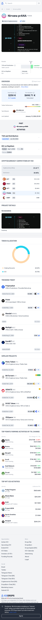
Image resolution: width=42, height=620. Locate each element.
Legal (27, 559)
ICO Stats (4, 551)
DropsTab (28, 542)
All (2, 9)
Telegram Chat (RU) (8, 579)
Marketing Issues (7, 587)
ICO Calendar (29, 551)
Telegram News (6, 573)
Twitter (3, 570)
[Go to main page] (2, 3)
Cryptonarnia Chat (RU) (9, 581)
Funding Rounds (6, 556)
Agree (21, 616)
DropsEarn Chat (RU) (8, 584)
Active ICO (4, 542)
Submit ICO (5, 590)
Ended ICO (4, 548)
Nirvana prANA (17, 9)
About (27, 556)
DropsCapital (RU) (31, 548)
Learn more (12, 612)
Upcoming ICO (6, 545)
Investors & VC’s (6, 554)
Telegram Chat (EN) (8, 576)
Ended (8, 9)
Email (3, 567)
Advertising (29, 554)
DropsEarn (28, 545)
